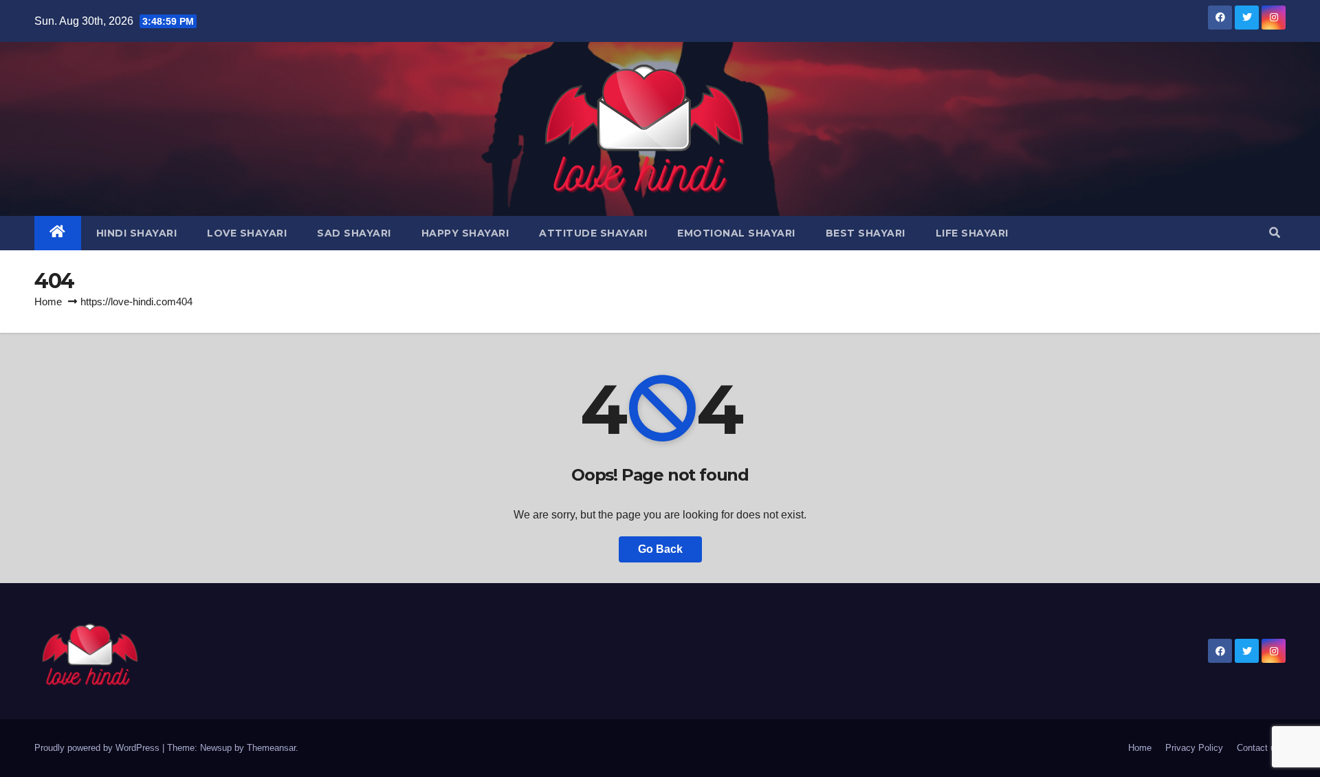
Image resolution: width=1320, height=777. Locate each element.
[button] (1274, 233)
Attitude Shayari (593, 233)
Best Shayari (865, 233)
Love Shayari (247, 233)
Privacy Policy (1194, 748)
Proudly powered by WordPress (98, 748)
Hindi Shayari (136, 233)
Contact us (1258, 748)
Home (48, 301)
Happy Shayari (465, 233)
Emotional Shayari (736, 233)
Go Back (660, 549)
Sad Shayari (354, 233)
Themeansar (271, 748)
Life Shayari (972, 233)
